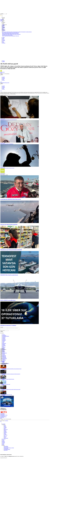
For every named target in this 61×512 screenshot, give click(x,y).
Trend (13, 34)
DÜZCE (3, 352)
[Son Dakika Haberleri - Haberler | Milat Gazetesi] (7, 412)
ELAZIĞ (3, 354)
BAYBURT (4, 345)
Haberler (3, 60)
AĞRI (3, 342)
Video (3, 439)
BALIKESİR (4, 343)
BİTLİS (3, 350)
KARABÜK (4, 364)
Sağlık (13, 33)
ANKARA (3, 338)
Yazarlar (3, 440)
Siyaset (17, 33)
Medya (3, 33)
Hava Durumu (4, 31)
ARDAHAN (4, 340)
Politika (3, 25)
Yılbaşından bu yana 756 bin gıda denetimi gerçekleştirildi (11, 249)
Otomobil (5, 33)
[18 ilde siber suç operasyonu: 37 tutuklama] (19, 323)
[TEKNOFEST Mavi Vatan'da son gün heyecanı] (19, 273)
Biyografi (3, 442)
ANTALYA (3, 339)
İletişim (3, 444)
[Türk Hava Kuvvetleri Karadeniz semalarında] (19, 222)
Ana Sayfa (3, 423)
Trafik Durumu (8, 31)
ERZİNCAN (4, 356)
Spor (2, 28)
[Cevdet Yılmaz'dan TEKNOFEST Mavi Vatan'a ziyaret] (19, 197)
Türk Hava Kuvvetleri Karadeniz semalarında (8, 224)
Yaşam (15, 34)
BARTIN (3, 344)
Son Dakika (3, 34)
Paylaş (2, 74)
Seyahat (15, 33)
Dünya (3, 26)
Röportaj (10, 33)
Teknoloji (11, 34)
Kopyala (3, 80)
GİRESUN (3, 359)
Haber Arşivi (2, 417)
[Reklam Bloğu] (7, 406)
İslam (14, 32)
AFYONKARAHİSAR (5, 336)
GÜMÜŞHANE (4, 358)
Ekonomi (3, 27)
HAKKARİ (4, 360)
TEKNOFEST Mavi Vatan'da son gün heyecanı (9, 274)
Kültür (3, 29)
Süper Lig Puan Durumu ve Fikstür (16, 31)
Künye (3, 443)
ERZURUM (4, 355)
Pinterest (3, 77)
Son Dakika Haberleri (28, 31)
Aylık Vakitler (2, 361)
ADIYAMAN (4, 335)
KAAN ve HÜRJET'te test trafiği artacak (7, 300)
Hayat (12, 32)
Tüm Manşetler (23, 31)
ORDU (3, 380)
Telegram (3, 78)
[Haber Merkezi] (2, 172)
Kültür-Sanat (17, 32)
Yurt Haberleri (18, 34)
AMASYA (3, 337)
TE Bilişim (6, 420)
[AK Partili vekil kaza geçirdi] (4, 82)
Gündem (3, 24)
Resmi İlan (3, 30)
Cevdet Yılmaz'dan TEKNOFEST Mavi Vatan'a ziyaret (10, 199)
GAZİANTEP (4, 357)
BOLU (3, 346)
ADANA (3, 334)
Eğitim (5, 32)
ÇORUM (3, 395)
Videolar (8, 34)
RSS (1, 418)
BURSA (3, 348)
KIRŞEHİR (3, 369)
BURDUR (3, 347)
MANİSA (3, 374)
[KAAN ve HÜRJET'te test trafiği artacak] (19, 298)
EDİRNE (3, 353)
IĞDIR (3, 362)
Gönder (2, 331)
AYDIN (3, 341)
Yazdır (3, 79)
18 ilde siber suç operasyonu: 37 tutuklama (8, 325)
